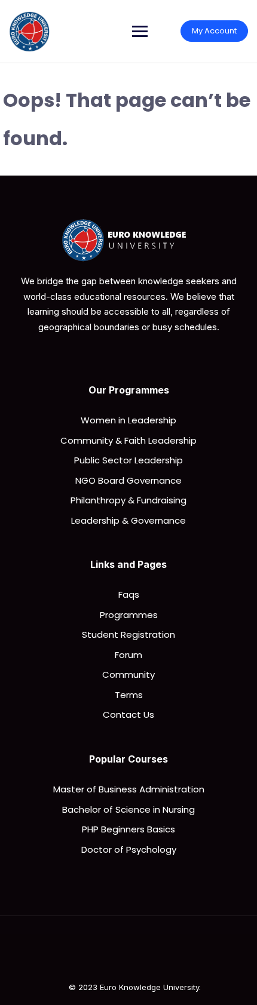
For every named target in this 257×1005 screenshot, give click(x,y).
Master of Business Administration (128, 789)
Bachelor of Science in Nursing (128, 809)
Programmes (129, 614)
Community (128, 674)
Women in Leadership (128, 420)
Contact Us (128, 714)
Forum (128, 655)
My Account (214, 30)
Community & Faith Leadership (128, 440)
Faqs (128, 594)
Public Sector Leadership (128, 460)
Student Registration (128, 634)
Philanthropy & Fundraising (128, 500)
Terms (129, 695)
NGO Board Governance (128, 480)
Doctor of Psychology (128, 849)
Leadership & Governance (128, 520)
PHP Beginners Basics (128, 829)
